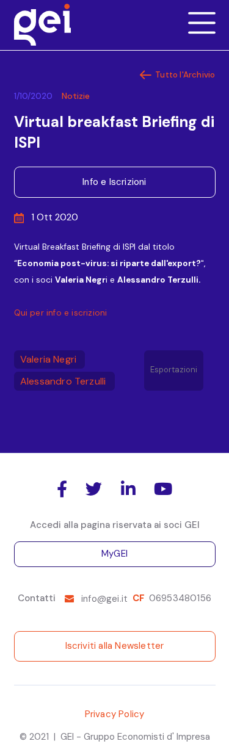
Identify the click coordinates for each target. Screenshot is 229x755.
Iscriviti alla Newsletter (114, 646)
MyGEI (114, 553)
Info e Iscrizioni (114, 182)
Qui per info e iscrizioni (60, 313)
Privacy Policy (115, 714)
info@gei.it (104, 599)
